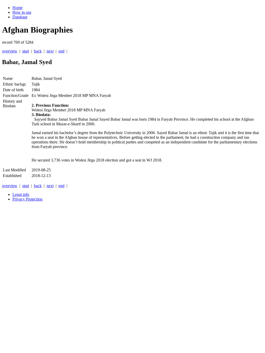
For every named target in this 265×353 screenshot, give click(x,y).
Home (17, 7)
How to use (21, 12)
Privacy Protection (27, 199)
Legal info (20, 194)
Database (19, 17)
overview (9, 51)
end (61, 51)
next (50, 51)
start (25, 51)
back (38, 51)
